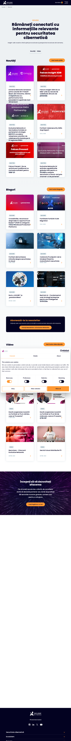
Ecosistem (10, 736)
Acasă (4, 7)
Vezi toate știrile (57, 60)
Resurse (10, 7)
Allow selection (35, 388)
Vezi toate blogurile (56, 189)
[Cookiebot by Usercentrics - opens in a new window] (61, 351)
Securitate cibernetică (15, 732)
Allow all (58, 388)
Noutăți (32, 51)
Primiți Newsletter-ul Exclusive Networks (35, 327)
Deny (13, 388)
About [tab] (59, 356)
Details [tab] (35, 356)
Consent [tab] (12, 356)
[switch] (26, 381)
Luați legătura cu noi (35, 504)
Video (39, 51)
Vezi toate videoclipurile (54, 344)
